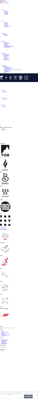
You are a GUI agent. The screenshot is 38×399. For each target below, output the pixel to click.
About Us (2, 330)
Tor (0, 157)
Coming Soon (6, 24)
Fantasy (1, 255)
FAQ (3, 106)
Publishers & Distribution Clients (5, 335)
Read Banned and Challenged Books (8, 67)
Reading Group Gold (6, 54)
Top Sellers (5, 22)
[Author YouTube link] (5, 113)
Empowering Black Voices (7, 68)
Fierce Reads (5, 56)
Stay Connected (5, 59)
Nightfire (1, 171)
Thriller (1, 281)
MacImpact (5, 72)
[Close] (37, 395)
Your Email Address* (2, 349)
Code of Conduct (3, 333)
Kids (3, 21)
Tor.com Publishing (3, 227)
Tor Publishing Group (7, 47)
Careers (2, 331)
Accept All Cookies (28, 397)
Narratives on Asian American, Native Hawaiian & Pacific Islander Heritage (13, 69)
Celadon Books (6, 42)
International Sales (3, 341)
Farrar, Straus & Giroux (7, 43)
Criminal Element (6, 55)
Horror (1, 268)
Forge (1, 213)
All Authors (5, 34)
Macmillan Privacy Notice (11, 394)
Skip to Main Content (2, 0)
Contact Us (2, 332)
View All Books (6, 13)
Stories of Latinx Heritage (7, 71)
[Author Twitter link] (5, 390)
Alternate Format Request (4, 340)
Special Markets (3, 342)
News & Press (3, 334)
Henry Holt (5, 44)
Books (2, 9)
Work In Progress (6, 58)
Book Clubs (4, 53)
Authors (2, 97)
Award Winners (6, 12)
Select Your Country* (2, 347)
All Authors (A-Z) (5, 98)
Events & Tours (6, 35)
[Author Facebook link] (5, 373)
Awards (4, 90)
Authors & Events (3, 33)
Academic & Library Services (4, 339)
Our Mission (4, 105)
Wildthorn (1, 199)
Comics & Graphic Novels (7, 26)
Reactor (1, 326)
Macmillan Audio (6, 45)
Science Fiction (2, 242)
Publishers (2, 41)
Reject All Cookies (28, 395)
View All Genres (6, 14)
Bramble (1, 185)
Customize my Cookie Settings (28, 393)
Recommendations (3, 65)
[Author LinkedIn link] (5, 367)
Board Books (6, 25)
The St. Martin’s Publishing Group (8, 46)
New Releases (6, 11)
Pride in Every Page (6, 70)
